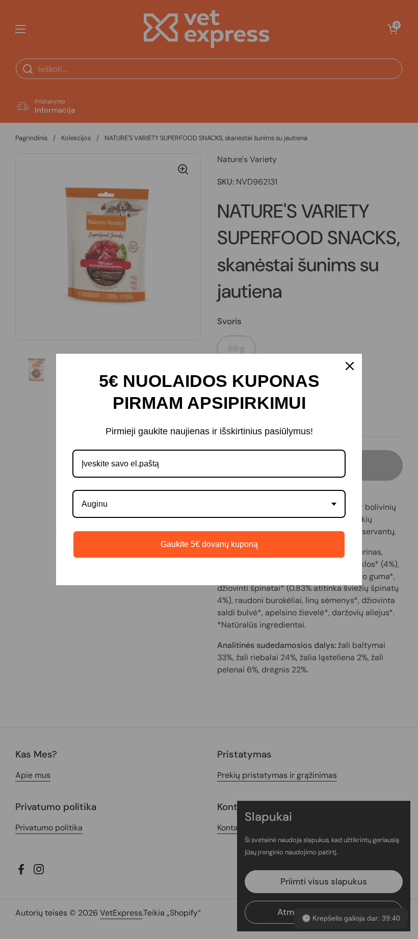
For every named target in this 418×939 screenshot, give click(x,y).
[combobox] (209, 504)
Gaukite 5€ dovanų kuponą (209, 544)
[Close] (349, 366)
